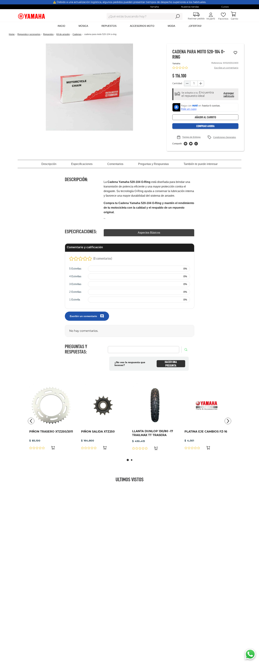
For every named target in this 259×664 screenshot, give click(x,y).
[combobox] (137, 16)
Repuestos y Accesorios (28, 34)
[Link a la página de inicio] (13, 34)
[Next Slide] (228, 421)
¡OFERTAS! (195, 25)
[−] (187, 83)
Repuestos (48, 34)
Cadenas (77, 34)
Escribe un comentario (226, 67)
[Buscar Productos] (177, 16)
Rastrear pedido (196, 18)
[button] (89, 87)
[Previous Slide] (31, 421)
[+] (201, 83)
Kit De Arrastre (63, 34)
